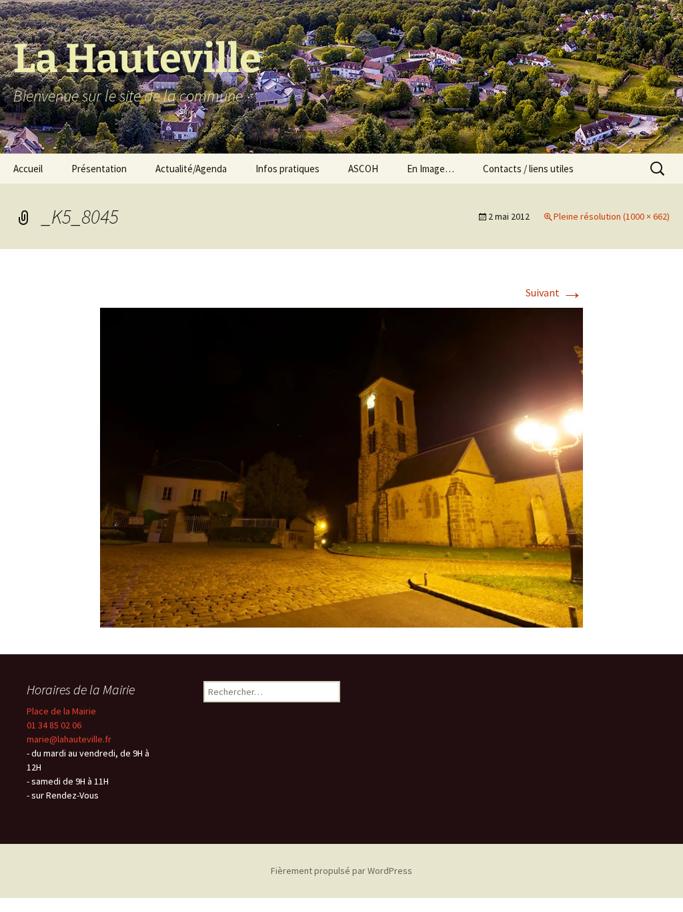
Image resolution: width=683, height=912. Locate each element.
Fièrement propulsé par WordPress (341, 871)
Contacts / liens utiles (528, 168)
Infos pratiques (287, 168)
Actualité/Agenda (191, 168)
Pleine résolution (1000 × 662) (612, 216)
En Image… (430, 168)
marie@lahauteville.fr (69, 739)
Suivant (554, 292)
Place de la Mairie (61, 711)
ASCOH (363, 168)
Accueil (28, 168)
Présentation (99, 168)
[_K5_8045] (341, 466)
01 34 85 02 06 (54, 725)
